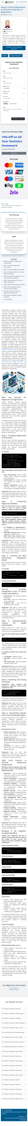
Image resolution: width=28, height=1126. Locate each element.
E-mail (4, 76)
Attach (6, 103)
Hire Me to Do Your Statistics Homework (14, 48)
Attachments (6, 101)
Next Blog (15, 1118)
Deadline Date (6, 86)
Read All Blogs (14, 989)
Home (2, 204)
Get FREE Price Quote (18, 119)
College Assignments (16, 55)
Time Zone (5, 96)
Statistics (4, 55)
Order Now (14, 153)
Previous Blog (14, 1111)
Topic (4, 81)
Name (4, 71)
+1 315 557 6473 (22, 2)
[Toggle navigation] (3, 2)
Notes (4, 107)
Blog (7, 204)
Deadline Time (6, 91)
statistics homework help (9, 349)
